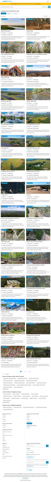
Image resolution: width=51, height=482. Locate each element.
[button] (19, 371)
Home (4, 374)
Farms (4, 417)
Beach (4, 437)
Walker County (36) (33, 398)
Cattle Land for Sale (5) (18, 387)
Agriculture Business (7, 431)
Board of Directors (6, 449)
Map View (26, 478)
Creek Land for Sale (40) (7, 380)
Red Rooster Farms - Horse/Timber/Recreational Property (37, 54)
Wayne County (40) (44, 396)
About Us (4, 445)
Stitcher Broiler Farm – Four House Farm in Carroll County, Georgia (11, 288)
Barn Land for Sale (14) (30, 382)
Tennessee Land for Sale (7, 409)
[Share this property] (23, 19)
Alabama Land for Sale (7, 407)
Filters (15, 13)
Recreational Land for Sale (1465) (9, 378)
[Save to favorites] (22, 19)
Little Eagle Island (5, 148)
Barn (3, 433)
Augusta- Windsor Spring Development (35, 241)
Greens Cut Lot (4, 194)
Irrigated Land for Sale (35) (19, 380)
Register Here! (38, 3)
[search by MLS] (47, 446)
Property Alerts (6, 452)
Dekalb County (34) (7, 400)
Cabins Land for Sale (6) (7, 387)
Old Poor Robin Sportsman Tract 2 (34, 358)
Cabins (4, 438)
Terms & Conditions (44, 464)
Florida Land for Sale (17, 407)
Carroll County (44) (26, 396)
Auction (4, 427)
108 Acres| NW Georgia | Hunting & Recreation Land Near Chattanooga (12, 265)
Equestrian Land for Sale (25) (31, 380)
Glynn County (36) (24, 398)
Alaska (28, 417)
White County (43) (35, 396)
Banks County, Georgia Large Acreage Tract (10, 218)
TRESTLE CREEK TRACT (31, 101)
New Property (29, 77)
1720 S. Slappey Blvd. (5, 241)
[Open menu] (47, 1)
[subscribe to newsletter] (47, 462)
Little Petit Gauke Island (6, 101)
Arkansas (28, 421)
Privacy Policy (42, 467)
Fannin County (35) (42, 398)
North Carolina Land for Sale (28, 407)
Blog (3, 454)
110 (29, 371)
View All (4, 421)
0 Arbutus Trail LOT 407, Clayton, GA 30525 (35, 265)
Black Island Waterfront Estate (7, 124)
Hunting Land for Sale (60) (34, 378)
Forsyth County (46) (17, 396)
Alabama (28, 416)
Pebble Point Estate (5, 77)
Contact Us (30, 457)
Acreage (4, 416)
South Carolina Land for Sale (41, 407)
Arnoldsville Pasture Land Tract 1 (33, 124)
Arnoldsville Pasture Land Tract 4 (33, 171)
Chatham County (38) (15, 398)
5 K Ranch (29, 194)
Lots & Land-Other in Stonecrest (8, 358)
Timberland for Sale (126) (22, 378)
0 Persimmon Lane (30, 311)
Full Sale (4, 425)
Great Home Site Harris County (7, 54)
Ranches (4, 419)
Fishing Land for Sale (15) (7, 382)
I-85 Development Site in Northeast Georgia (36, 288)
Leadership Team (6, 447)
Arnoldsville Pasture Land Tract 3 (8, 171)
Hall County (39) (6, 398)
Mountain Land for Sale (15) (19, 382)
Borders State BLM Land (7, 435)
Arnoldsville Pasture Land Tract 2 (33, 148)
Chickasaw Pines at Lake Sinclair (33, 335)
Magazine (4, 450)
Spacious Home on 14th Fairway (7, 335)
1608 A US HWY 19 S (5, 311)
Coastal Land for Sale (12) (41, 382)
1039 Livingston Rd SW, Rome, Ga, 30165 (35, 218)
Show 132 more (6, 402)
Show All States (29, 423)
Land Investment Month (7, 456)
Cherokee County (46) (7, 396)
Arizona (28, 419)
